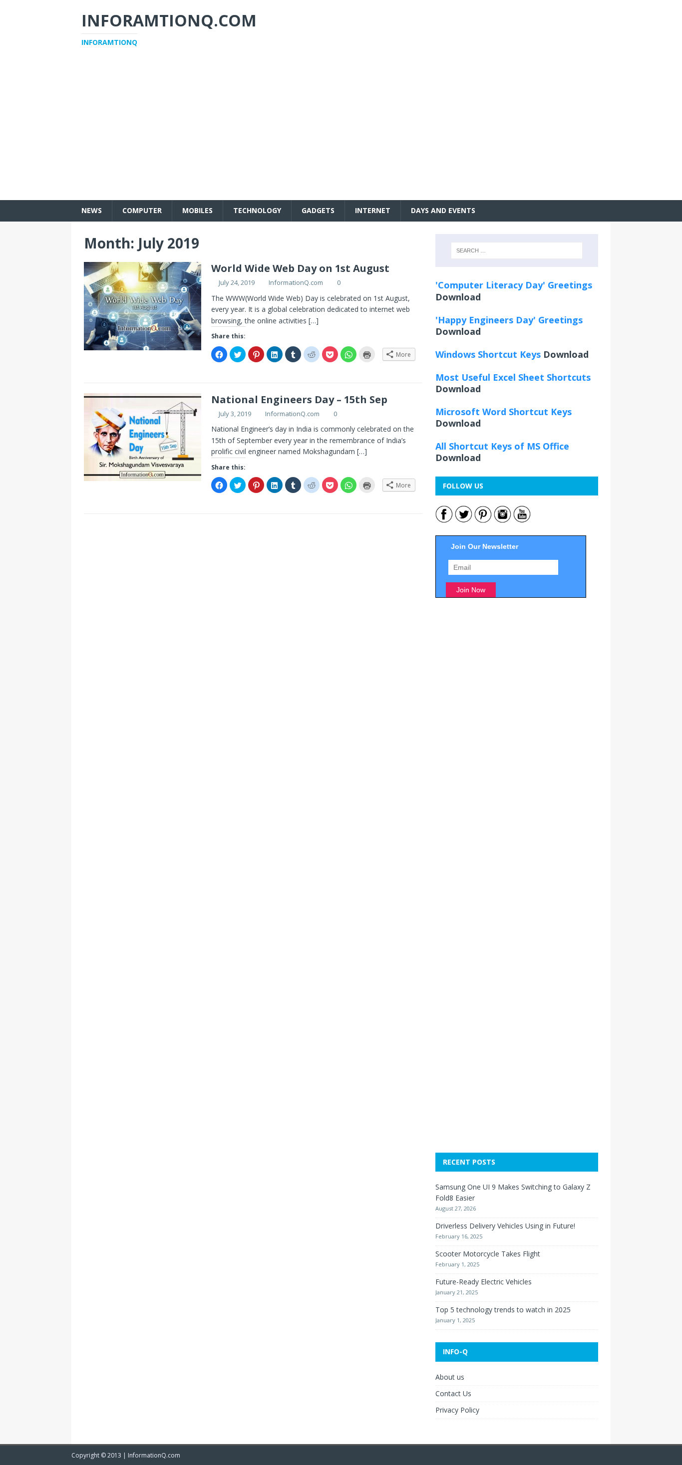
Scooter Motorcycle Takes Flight (487, 1253)
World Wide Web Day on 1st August (300, 268)
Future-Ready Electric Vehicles (483, 1281)
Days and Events (443, 210)
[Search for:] (516, 250)
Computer (142, 210)
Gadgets (318, 210)
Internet (372, 210)
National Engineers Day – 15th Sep (299, 399)
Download (458, 297)
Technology (257, 210)
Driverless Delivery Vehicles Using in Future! (505, 1225)
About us (449, 1377)
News (91, 210)
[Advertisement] (341, 130)
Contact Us (453, 1393)
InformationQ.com (296, 282)
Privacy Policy (457, 1410)
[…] (314, 320)
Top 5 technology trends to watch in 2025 (503, 1309)
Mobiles (197, 210)
